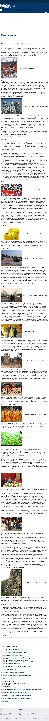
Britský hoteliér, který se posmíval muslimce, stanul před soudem (17, 657)
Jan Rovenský (7, 689)
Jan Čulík (7, 644)
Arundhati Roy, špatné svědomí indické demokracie (14, 694)
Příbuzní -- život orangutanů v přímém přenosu (13, 700)
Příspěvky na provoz (37, 10)
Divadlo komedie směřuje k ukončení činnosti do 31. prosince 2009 (17, 651)
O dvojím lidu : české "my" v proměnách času (18, 683)
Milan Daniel (8, 649)
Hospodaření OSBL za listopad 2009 (11, 703)
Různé (10, 714)
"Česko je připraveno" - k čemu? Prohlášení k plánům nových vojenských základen (19, 697)
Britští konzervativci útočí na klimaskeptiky (12, 680)
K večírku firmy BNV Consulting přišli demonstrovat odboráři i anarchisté (21, 644)
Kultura (1, 713)
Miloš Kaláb (8, 661)
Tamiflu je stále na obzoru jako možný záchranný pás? (19, 660)
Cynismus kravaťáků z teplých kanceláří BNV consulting (19, 690)
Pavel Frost (8, 37)
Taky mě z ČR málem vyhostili (10, 681)
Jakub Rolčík (7, 690)
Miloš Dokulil (8, 660)
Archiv (12, 10)
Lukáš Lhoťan (8, 654)
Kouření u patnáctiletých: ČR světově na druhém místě (14, 672)
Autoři (30, 10)
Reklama (20, 714)
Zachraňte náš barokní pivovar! (11, 664)
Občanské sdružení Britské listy (11, 718)
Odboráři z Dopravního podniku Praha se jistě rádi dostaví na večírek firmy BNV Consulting (25, 689)
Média (10, 713)
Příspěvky (29, 714)
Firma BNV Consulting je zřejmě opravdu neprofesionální (18, 692)
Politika (10, 712)
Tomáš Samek (7, 683)
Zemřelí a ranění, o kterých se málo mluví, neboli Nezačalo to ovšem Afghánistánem (24, 667)
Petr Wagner (7, 695)
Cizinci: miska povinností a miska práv (16, 649)
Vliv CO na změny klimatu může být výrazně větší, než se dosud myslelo (17, 698)
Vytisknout (4, 635)
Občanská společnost (3, 714)
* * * (12, 686)
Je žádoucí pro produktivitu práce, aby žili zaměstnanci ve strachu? (21, 661)
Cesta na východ (13, 669)
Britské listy (9, 6)
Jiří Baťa (7, 678)
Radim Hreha (7, 670)
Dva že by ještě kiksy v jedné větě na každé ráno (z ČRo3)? (20, 666)
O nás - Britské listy (22, 710)
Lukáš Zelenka (8, 655)
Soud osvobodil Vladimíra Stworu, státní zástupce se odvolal (16, 652)
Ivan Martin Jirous (8, 686)
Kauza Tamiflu (11, 678)
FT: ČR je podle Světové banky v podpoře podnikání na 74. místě (16, 647)
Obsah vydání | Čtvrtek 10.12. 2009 (9, 643)
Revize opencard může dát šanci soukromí (13, 663)
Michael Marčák (8, 684)
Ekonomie (1, 712)
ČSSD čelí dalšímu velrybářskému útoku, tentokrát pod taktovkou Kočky (18, 658)
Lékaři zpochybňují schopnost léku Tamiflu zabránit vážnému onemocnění (17, 677)
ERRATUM (7, 701)
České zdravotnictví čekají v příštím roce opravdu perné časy (20, 695)
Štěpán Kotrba (8, 646)
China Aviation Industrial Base (20, 215)
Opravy (20, 713)
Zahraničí (1, 710)
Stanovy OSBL (30, 710)
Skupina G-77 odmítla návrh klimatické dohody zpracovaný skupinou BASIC (18, 675)
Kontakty (20, 712)
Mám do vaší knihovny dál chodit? (16, 655)
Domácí (10, 710)
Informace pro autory (31, 713)
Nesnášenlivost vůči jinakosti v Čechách (17, 654)
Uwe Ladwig (8, 667)
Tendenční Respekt (13, 670)
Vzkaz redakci (30, 712)
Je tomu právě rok (14, 646)
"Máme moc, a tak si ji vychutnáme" (15, 687)
